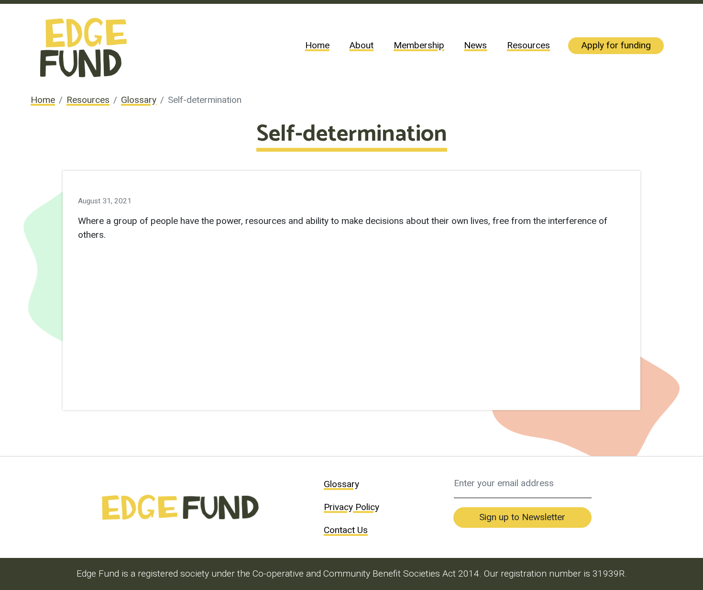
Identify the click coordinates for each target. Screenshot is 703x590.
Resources (528, 45)
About (361, 45)
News (475, 45)
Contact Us (346, 529)
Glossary (138, 99)
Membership (419, 45)
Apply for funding (616, 45)
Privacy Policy (351, 506)
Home (317, 45)
